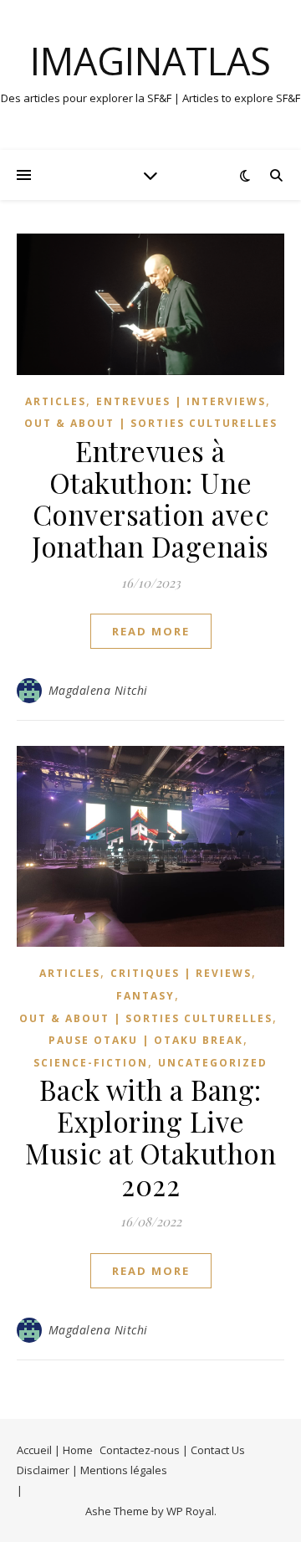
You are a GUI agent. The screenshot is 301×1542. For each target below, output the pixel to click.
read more (151, 631)
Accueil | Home (55, 1449)
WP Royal (190, 1511)
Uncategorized (213, 1063)
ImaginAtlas (150, 61)
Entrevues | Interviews (181, 401)
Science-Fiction (90, 1063)
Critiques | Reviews (181, 973)
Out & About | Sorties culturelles (151, 423)
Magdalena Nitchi (98, 690)
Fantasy (145, 996)
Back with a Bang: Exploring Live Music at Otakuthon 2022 (150, 1137)
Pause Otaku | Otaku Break (145, 1040)
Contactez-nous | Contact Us (172, 1449)
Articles (55, 401)
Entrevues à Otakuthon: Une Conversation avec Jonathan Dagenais (150, 498)
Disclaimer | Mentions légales (92, 1470)
